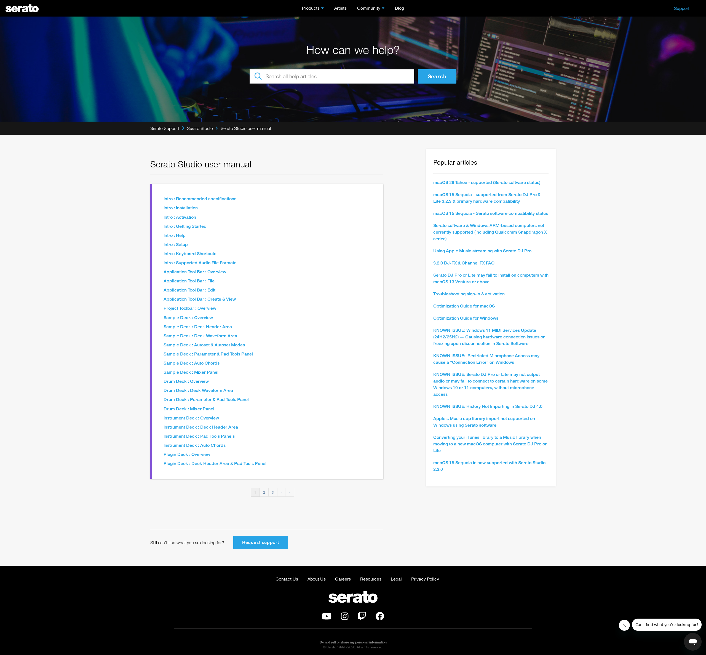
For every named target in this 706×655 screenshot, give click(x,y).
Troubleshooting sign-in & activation (469, 293)
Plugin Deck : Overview (187, 454)
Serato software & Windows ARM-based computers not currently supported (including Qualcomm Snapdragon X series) (490, 232)
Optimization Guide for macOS (464, 306)
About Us (316, 578)
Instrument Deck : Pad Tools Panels (199, 436)
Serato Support (164, 128)
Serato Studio (200, 128)
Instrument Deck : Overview (191, 418)
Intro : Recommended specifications (200, 198)
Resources (370, 578)
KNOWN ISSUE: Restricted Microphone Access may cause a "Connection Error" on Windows (486, 359)
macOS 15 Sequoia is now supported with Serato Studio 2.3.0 (489, 466)
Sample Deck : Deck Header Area (198, 326)
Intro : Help (175, 235)
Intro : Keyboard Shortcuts (190, 253)
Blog (399, 7)
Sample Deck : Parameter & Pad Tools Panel (208, 354)
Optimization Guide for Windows (465, 318)
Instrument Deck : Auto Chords (195, 445)
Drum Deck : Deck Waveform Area (198, 390)
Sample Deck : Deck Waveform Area (200, 335)
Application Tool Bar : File (189, 281)
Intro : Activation (180, 217)
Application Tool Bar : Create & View (200, 299)
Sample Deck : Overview (188, 317)
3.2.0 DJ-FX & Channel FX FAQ (463, 263)
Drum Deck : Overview (186, 381)
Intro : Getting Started (185, 226)
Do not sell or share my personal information (353, 642)
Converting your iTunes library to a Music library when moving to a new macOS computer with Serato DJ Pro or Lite (490, 444)
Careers (343, 578)
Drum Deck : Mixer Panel (189, 408)
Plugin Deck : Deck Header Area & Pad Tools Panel (215, 463)
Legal (396, 578)
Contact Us (287, 578)
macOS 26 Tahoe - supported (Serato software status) (486, 182)
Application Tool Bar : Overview (195, 271)
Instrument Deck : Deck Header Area (201, 427)
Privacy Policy (425, 578)
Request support (260, 542)
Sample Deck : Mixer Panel (191, 372)
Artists (340, 7)
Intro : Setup (176, 244)
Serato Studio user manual (246, 128)
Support (681, 8)
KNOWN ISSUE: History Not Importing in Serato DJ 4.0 (487, 406)
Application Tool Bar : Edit (189, 290)
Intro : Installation (181, 207)
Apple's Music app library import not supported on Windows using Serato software (484, 422)
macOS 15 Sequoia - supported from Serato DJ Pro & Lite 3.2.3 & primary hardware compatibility (487, 198)
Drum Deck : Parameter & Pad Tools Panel (206, 399)
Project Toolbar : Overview (190, 308)
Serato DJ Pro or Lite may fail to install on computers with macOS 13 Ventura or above (491, 278)
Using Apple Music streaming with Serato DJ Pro (482, 250)
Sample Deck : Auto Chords (192, 363)
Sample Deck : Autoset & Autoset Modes (204, 344)
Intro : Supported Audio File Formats (200, 262)
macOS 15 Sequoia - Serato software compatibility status (490, 213)
